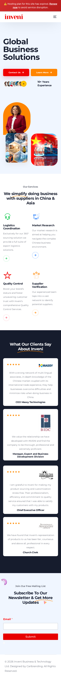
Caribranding (35, 666)
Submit (30, 636)
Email (8, 619)
